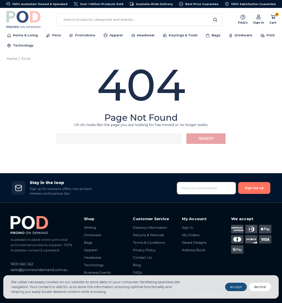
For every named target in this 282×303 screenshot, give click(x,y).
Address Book (193, 250)
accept (236, 287)
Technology (94, 265)
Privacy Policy (144, 250)
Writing (90, 227)
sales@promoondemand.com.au (39, 270)
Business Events (97, 272)
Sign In (187, 227)
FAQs (137, 272)
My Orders (190, 235)
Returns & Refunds (148, 235)
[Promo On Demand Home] (43, 225)
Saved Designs (194, 242)
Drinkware (92, 235)
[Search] (215, 20)
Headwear (93, 257)
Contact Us (142, 257)
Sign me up (254, 188)
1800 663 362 (22, 264)
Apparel (91, 250)
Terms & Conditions (149, 242)
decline (260, 287)
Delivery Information (150, 227)
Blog (137, 265)
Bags (88, 242)
